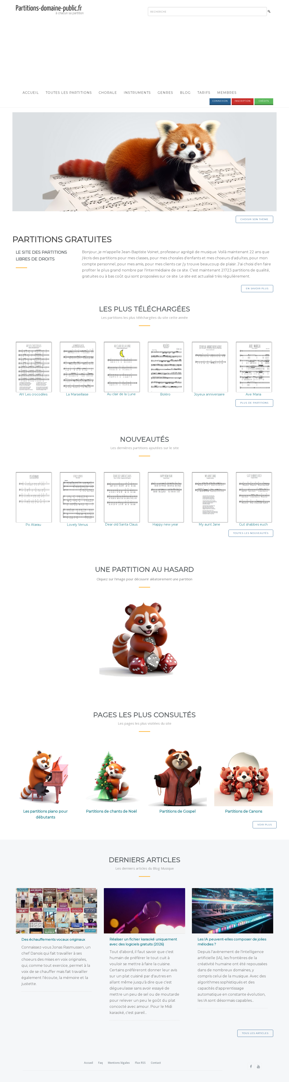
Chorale (108, 93)
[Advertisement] (144, 53)
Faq (100, 1063)
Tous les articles (255, 1033)
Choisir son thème (254, 219)
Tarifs (203, 93)
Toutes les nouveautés (250, 533)
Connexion (220, 101)
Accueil (31, 93)
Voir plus (264, 824)
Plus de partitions (254, 402)
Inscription (243, 101)
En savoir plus (257, 288)
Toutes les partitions (69, 93)
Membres (227, 93)
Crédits (263, 101)
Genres (165, 93)
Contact (156, 1063)
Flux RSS (140, 1063)
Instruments (137, 93)
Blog (185, 93)
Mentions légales (119, 1063)
